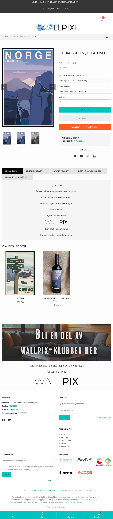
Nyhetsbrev (78, 490)
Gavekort (64, 443)
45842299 (13, 406)
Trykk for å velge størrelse (71, 76)
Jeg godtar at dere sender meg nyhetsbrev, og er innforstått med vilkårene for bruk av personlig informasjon (27, 468)
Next (52, 87)
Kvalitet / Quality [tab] (61, 171)
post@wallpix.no (15, 409)
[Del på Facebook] (81, 156)
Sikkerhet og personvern (59, 490)
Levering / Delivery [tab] (34, 171)
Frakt (24, 490)
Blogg (89, 490)
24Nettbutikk (62, 507)
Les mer (51, 480)
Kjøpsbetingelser (37, 490)
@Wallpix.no (79, 140)
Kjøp (86, 109)
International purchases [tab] (89, 171)
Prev (4, 87)
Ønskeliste (86, 118)
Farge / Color (65, 86)
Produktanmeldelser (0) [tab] (16, 177)
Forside (64, 434)
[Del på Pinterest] (87, 156)
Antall (61, 97)
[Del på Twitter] (75, 156)
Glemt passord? (105, 418)
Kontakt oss (65, 446)
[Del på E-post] (94, 156)
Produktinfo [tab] (11, 171)
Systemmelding (67, 440)
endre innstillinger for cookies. (71, 502)
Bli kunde (64, 437)
